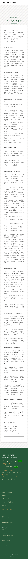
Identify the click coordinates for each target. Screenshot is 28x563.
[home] (8, 2)
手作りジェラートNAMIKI (9, 461)
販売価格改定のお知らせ (7, 522)
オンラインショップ (8, 509)
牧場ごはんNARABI (7, 466)
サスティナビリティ (7, 498)
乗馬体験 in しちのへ (6, 529)
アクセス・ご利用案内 (7, 502)
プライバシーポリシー (13, 556)
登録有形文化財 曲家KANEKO (11, 472)
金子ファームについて (7, 492)
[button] (25, 2)
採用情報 (4, 505)
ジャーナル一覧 (6, 540)
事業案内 (4, 495)
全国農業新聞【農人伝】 (7, 535)
